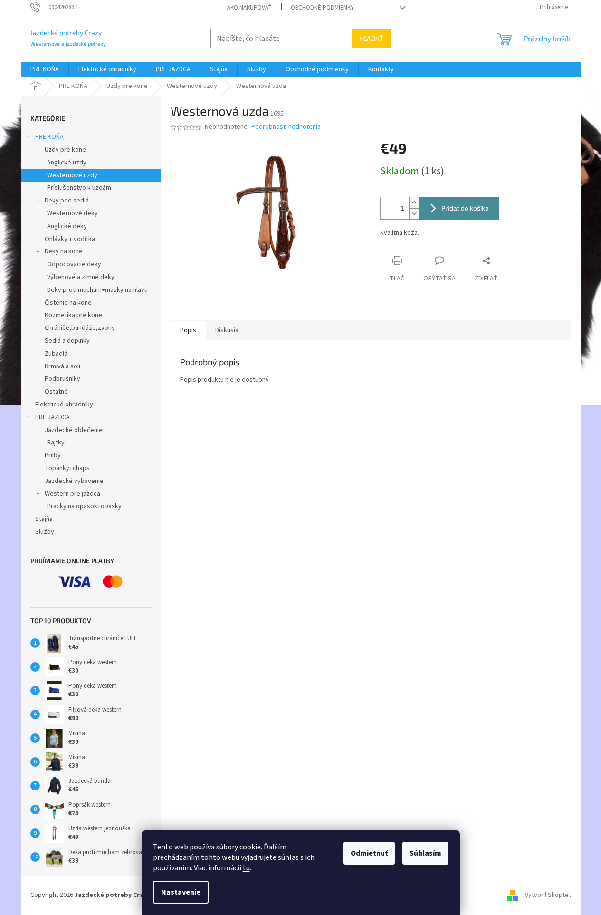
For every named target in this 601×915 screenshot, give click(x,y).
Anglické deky (67, 226)
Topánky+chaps (67, 468)
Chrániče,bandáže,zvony (80, 328)
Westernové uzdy (72, 175)
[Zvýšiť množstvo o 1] (414, 202)
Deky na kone (64, 251)
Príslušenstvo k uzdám (79, 188)
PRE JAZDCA (52, 417)
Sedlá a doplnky (67, 341)
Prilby (53, 455)
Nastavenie (180, 892)
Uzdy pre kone (65, 149)
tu (246, 868)
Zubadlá (56, 353)
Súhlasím (425, 853)
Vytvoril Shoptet (548, 895)
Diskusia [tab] (226, 330)
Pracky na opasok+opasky (84, 506)
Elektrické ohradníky (64, 404)
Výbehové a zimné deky (80, 277)
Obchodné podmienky (322, 7)
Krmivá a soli (62, 366)
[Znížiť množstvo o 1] (414, 213)
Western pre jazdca (72, 494)
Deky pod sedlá (67, 200)
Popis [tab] (188, 330)
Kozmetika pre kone (73, 315)
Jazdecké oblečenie (74, 430)
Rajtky (56, 442)
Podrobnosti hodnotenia (286, 127)
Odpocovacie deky (74, 264)
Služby (44, 532)
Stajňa (44, 519)
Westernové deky (72, 213)
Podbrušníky (62, 379)
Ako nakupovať (249, 7)
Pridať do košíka (465, 208)
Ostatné (56, 391)
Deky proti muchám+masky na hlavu (97, 290)
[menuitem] (44, 69)
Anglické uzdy (66, 162)
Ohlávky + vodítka (70, 239)
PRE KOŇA (49, 137)
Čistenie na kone (68, 303)
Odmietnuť (369, 853)
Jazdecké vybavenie (74, 481)
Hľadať (371, 38)
